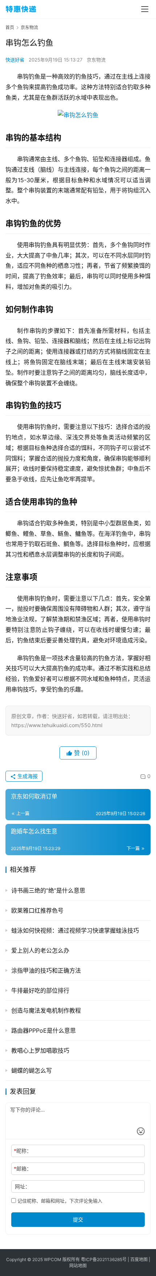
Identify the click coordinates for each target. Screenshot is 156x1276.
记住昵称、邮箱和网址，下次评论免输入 (59, 1201)
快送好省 (14, 60)
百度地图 (139, 1259)
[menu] (144, 9)
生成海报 (27, 776)
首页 (9, 27)
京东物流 (96, 60)
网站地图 (78, 1265)
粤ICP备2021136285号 (104, 1259)
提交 (78, 1219)
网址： (22, 1186)
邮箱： (23, 1168)
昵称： (23, 1151)
